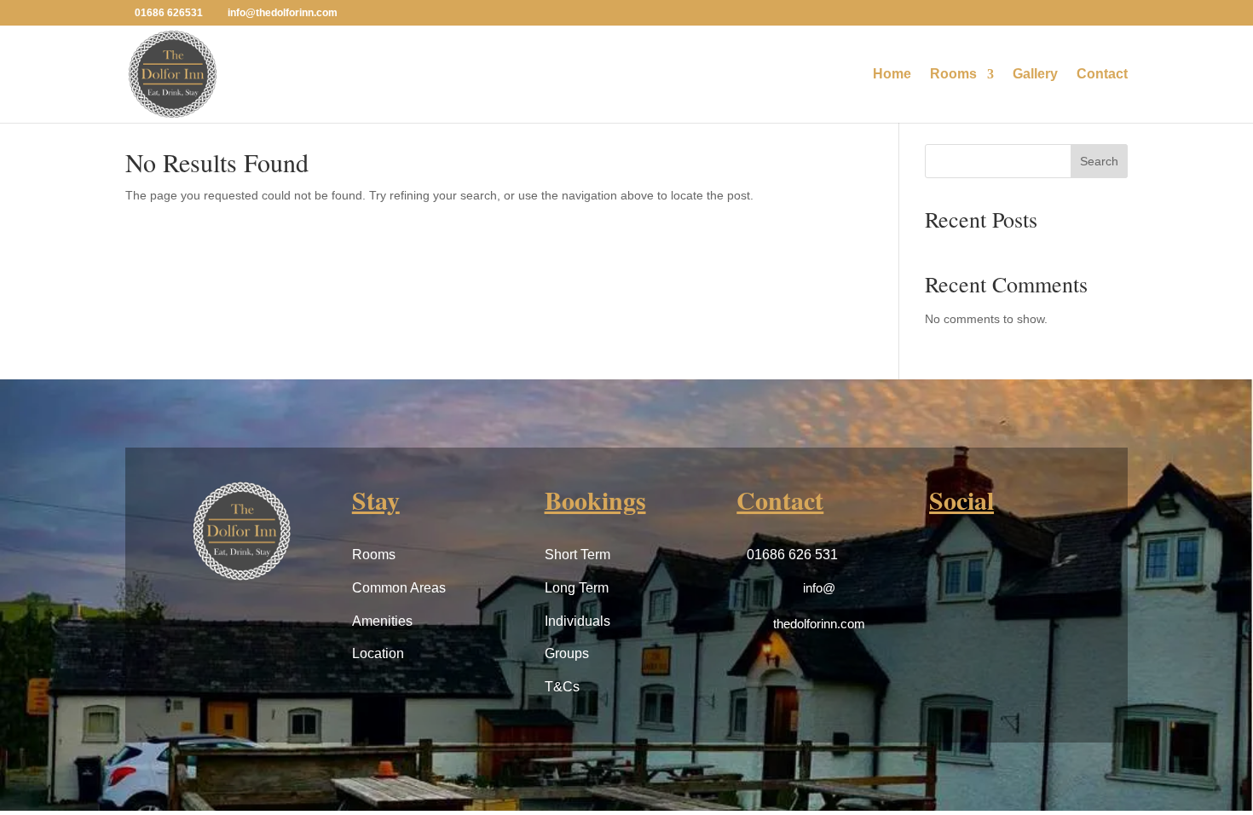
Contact (1102, 74)
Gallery (1035, 74)
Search (1099, 161)
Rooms (953, 74)
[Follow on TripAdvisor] (1028, 560)
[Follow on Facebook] (946, 560)
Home (892, 74)
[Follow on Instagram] (987, 560)
